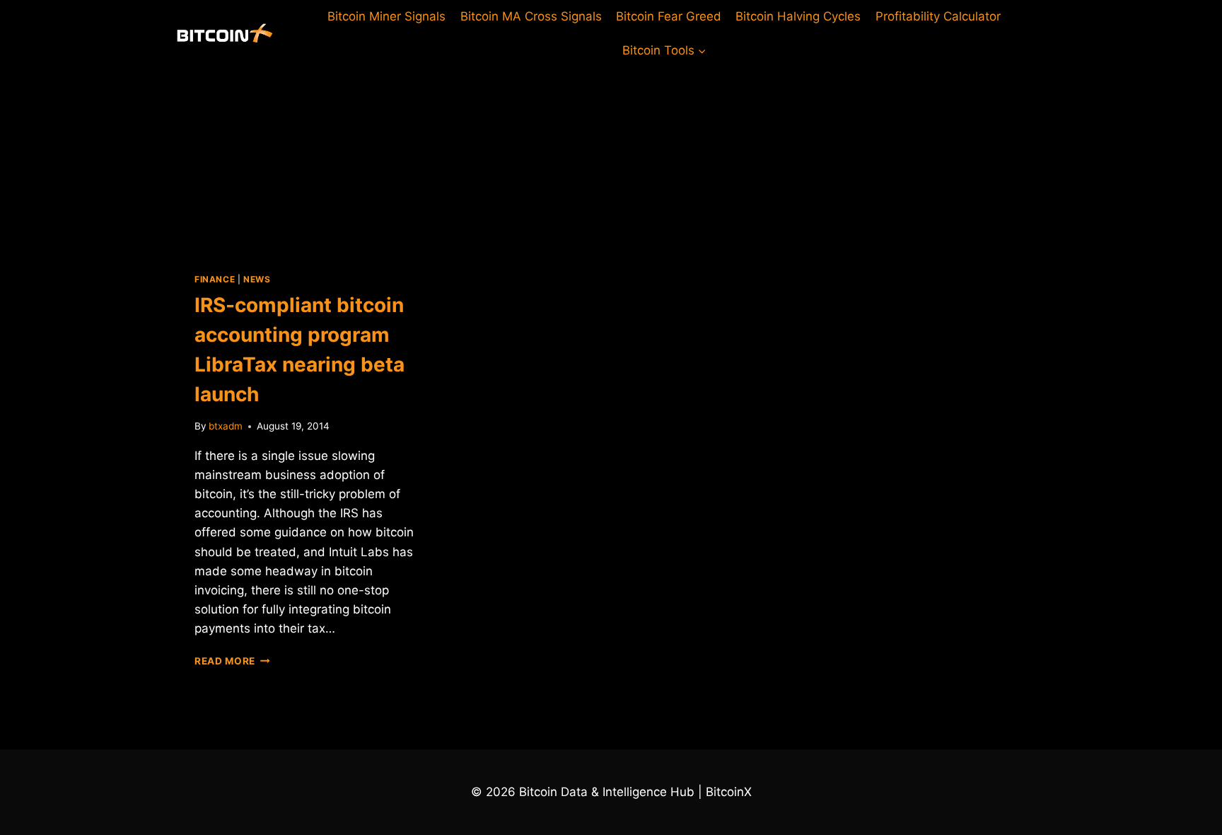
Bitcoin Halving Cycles (798, 16)
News (256, 279)
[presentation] (309, 158)
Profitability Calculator (938, 16)
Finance (214, 279)
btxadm (226, 426)
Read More (232, 661)
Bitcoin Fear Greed (668, 16)
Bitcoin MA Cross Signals (531, 16)
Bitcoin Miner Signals (386, 16)
